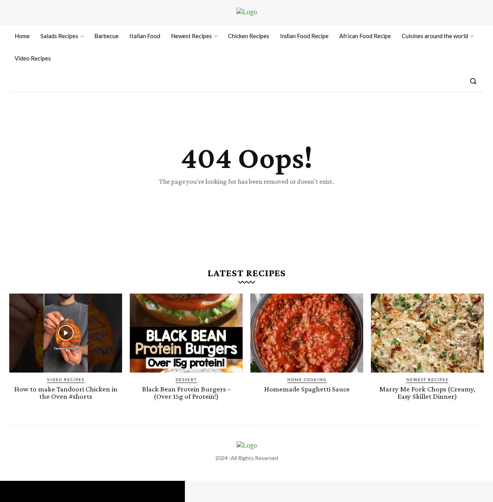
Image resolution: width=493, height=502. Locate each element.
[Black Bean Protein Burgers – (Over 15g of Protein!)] (186, 333)
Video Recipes (65, 379)
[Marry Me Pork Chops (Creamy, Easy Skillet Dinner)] (427, 333)
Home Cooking (307, 379)
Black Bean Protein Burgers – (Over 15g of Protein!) (186, 392)
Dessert (186, 379)
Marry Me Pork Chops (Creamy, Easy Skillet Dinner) (427, 392)
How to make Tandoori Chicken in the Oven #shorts (65, 392)
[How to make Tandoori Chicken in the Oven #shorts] (65, 333)
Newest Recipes (427, 379)
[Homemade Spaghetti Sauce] (306, 333)
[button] (473, 81)
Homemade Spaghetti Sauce (307, 389)
